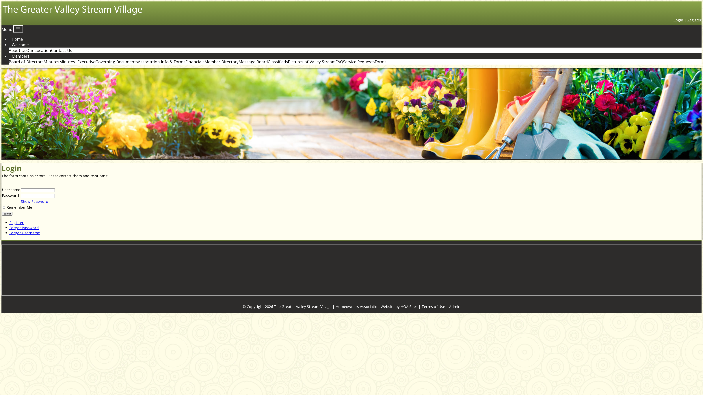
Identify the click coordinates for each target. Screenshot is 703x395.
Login (678, 20)
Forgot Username (24, 232)
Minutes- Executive (77, 61)
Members (20, 56)
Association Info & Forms (161, 61)
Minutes (51, 61)
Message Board (253, 61)
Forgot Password (24, 227)
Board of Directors (26, 61)
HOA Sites (409, 306)
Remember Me (19, 207)
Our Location (38, 50)
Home (17, 39)
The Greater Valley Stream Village (303, 306)
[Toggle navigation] (18, 29)
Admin (454, 306)
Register (694, 20)
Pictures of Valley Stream (312, 61)
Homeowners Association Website (365, 306)
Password (10, 195)
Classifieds (278, 61)
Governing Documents (116, 61)
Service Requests (359, 61)
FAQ (339, 61)
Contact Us (61, 50)
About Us (17, 50)
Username (11, 189)
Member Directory (221, 61)
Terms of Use (433, 306)
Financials (194, 61)
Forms (380, 61)
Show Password (34, 201)
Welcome (20, 44)
